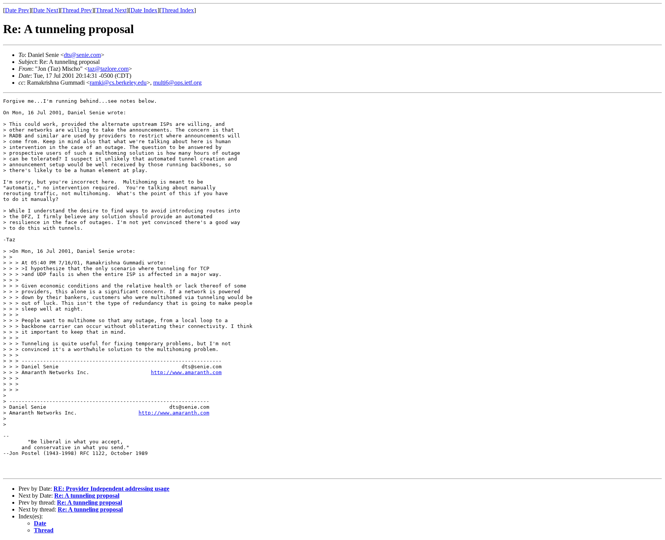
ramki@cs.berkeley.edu (118, 82)
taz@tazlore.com (108, 68)
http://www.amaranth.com (186, 372)
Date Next (45, 10)
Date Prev (17, 10)
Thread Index (177, 10)
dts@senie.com (82, 55)
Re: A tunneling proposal (86, 495)
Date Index (143, 10)
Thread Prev (77, 10)
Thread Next (111, 10)
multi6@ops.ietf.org (177, 82)
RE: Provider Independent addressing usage (111, 488)
